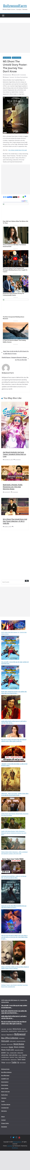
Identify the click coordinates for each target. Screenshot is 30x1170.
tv (18, 1062)
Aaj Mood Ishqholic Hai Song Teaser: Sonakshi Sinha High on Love (14, 454)
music (11, 1047)
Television (3, 1098)
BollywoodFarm (15, 5)
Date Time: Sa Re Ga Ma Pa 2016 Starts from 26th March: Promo (16, 352)
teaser (24, 1059)
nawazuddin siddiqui (19, 1050)
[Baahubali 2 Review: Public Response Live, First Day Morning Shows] (15, 466)
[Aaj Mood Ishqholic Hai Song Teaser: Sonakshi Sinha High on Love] (15, 403)
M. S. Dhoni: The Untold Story (21, 77)
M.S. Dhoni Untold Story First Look (18, 150)
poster (3, 1052)
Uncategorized (4, 1107)
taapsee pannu (14, 1059)
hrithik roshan (13, 1041)
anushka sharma (21, 1031)
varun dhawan (23, 1062)
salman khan (4, 1055)
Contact (3, 1120)
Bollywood (6, 77)
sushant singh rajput (5, 1059)
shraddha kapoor (5, 1057)
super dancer (22, 1057)
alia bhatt (24, 1029)
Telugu (3, 1062)
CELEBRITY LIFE (5, 1078)
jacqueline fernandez (20, 1041)
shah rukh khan (13, 1055)
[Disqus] (15, 552)
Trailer (14, 1062)
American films (4, 1031)
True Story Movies (16, 57)
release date (20, 1052)
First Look (12, 77)
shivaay (19, 1055)
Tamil (19, 1059)
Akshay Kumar (17, 1029)
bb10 (26, 1031)
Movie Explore (4, 1082)
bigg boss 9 (3, 1034)
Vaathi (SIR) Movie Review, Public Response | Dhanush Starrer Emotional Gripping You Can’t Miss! (13, 832)
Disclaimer (4, 1126)
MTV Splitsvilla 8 (4, 1047)
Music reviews (19, 1047)
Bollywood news (5, 1069)
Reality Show (4, 1095)
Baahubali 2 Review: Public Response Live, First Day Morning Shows (12, 487)
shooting (24, 1055)
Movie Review (18, 1044)
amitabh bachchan (13, 1031)
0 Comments (23, 74)
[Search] (27, 581)
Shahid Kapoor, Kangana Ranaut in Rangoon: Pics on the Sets (14, 359)
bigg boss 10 (10, 1034)
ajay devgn (9, 1029)
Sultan (16, 1057)
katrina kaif (3, 1044)
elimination (21, 1038)
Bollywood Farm (7, 74)
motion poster (10, 1044)
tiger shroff (8, 1062)
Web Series (4, 1111)
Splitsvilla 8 (12, 1057)
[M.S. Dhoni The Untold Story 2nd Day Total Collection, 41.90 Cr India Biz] (15, 499)
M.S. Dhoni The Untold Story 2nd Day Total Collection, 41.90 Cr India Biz (15, 521)
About (3, 1116)
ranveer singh (13, 1052)
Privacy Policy (5, 1123)
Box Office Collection (9, 1038)
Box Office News (7, 57)
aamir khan (3, 1029)
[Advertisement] (15, 38)
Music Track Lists (7, 1050)
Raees (8, 1052)
